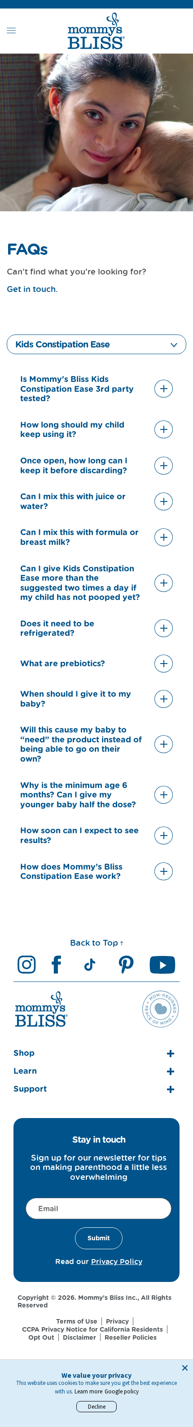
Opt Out (41, 1337)
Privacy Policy (116, 1261)
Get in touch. (32, 288)
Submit (99, 1238)
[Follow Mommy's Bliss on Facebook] (56, 965)
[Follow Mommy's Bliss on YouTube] (162, 965)
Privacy (117, 1321)
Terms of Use (76, 1321)
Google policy (122, 1391)
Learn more (88, 1391)
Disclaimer (79, 1337)
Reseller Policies (131, 1337)
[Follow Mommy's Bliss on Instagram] (27, 965)
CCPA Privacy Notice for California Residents (92, 1329)
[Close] (184, 1367)
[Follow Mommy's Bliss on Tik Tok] (90, 965)
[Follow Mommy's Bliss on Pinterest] (126, 965)
